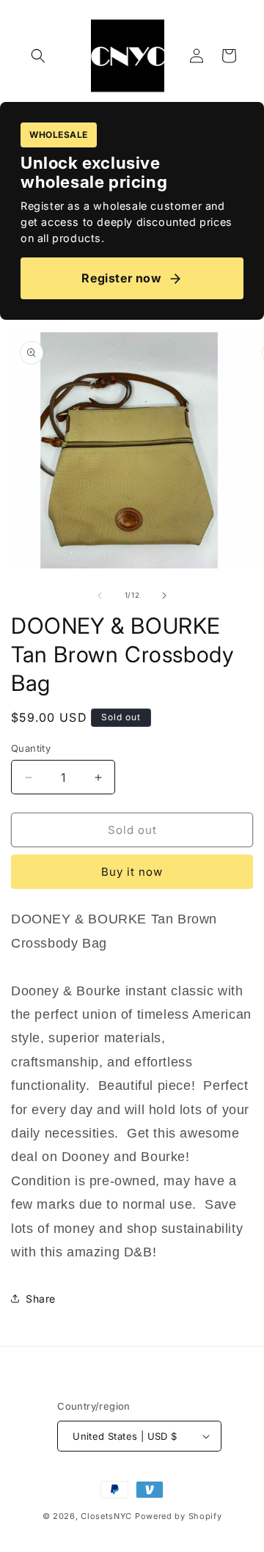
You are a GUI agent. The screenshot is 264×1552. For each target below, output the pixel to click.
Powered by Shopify (178, 1516)
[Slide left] (100, 595)
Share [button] (41, 1298)
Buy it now (132, 872)
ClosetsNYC (106, 1516)
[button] (38, 56)
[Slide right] (164, 595)
